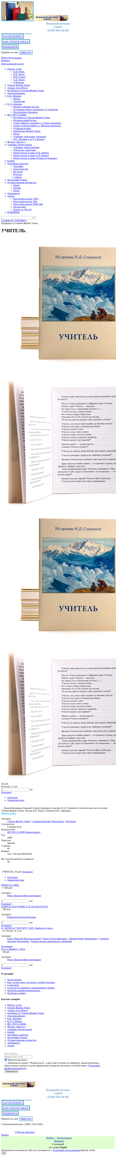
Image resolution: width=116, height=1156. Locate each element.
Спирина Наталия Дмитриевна (48, 821)
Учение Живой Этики (18, 821)
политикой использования (66, 1150)
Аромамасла (13, 1043)
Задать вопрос (14, 979)
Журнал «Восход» (16, 1026)
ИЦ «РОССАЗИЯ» (17, 1024)
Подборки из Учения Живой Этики (25, 1013)
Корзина (5, 60)
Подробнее (7, 946)
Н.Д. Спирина (14, 1021)
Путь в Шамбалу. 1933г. (13, 949)
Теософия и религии (17, 1035)
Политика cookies (16, 993)
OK (3, 1153)
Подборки (71, 821)
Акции (10, 1045)
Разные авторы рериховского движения (51, 941)
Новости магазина (17, 1060)
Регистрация (14, 58)
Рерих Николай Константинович (24, 895)
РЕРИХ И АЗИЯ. (10, 885)
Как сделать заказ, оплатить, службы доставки (31, 982)
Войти (4, 58)
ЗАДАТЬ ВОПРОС (13, 36)
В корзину (6, 904)
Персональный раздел (12, 64)
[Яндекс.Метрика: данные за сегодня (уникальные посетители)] (25, 1132)
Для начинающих (16, 1016)
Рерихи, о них (14, 1005)
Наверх (5, 1135)
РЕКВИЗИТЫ (10, 47)
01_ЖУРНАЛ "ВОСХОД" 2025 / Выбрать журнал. (27, 928)
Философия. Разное (17, 1037)
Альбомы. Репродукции (19, 1029)
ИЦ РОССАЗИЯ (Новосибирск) (23, 832)
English (10, 1032)
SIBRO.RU (26, 52)
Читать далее (8, 813)
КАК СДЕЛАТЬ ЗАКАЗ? (16, 41)
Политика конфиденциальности (23, 990)
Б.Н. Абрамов (14, 1018)
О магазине (13, 985)
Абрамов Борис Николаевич (83, 938)
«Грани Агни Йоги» (17, 1010)
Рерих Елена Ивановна (55, 938)
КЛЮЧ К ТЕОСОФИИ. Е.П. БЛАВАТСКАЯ (24, 906)
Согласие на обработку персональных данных (31, 987)
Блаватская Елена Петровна (21, 917)
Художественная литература (21, 1040)
